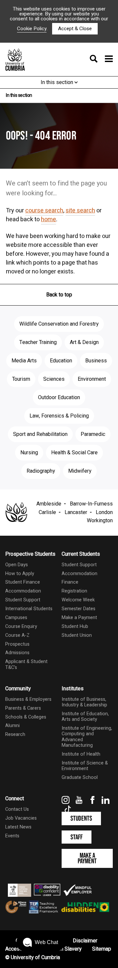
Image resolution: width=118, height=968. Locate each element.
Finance (70, 582)
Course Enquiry (21, 626)
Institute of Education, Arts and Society (85, 716)
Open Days (16, 564)
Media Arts (24, 361)
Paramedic (93, 434)
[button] (40, 942)
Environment (92, 379)
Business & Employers (28, 699)
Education (61, 361)
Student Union (77, 635)
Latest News (18, 827)
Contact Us (17, 809)
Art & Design (84, 342)
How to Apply (19, 573)
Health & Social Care (74, 453)
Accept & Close (75, 28)
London (104, 512)
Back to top (59, 295)
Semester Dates (78, 608)
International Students (28, 608)
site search (80, 210)
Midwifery (79, 471)
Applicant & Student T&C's (26, 664)
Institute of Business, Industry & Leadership (84, 702)
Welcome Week (78, 599)
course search (44, 210)
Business (96, 361)
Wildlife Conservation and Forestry (59, 324)
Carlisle (47, 512)
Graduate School (80, 777)
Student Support (22, 599)
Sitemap (101, 949)
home (48, 219)
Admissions (17, 652)
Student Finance (22, 582)
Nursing (29, 453)
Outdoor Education (59, 397)
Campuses (16, 617)
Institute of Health (81, 754)
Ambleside (48, 504)
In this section (57, 82)
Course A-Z (17, 635)
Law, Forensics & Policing (59, 416)
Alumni (12, 725)
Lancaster (76, 512)
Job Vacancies (21, 818)
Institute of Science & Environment (85, 766)
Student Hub (75, 626)
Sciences (54, 379)
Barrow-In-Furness (91, 504)
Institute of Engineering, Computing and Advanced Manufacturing (87, 737)
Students (81, 818)
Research (15, 734)
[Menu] (99, 59)
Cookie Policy (32, 28)
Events (12, 835)
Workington (100, 521)
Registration (74, 591)
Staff (76, 837)
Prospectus (17, 644)
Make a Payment (79, 617)
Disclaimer (85, 941)
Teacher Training (38, 342)
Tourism (21, 379)
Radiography (41, 471)
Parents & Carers (23, 708)
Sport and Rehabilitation (40, 434)
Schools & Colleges (25, 717)
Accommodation (23, 591)
